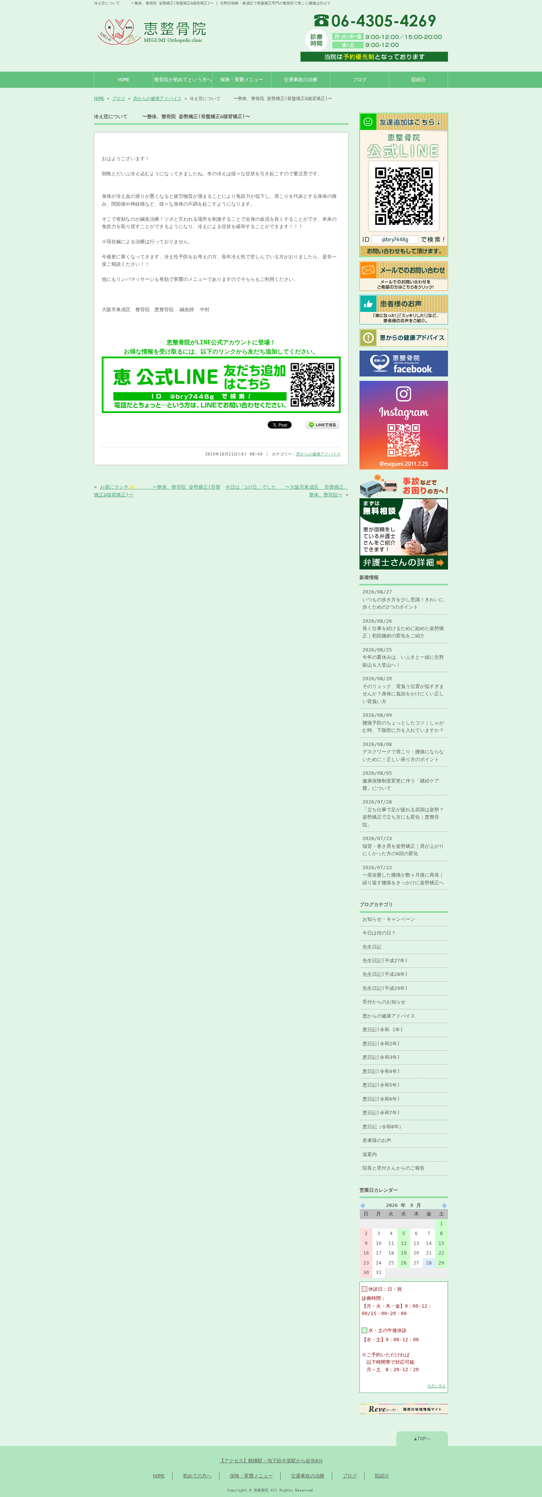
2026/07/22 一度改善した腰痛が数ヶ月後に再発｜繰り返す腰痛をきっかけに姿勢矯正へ (403, 875)
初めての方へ (197, 1476)
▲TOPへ (422, 1438)
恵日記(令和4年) (381, 1071)
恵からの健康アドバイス (157, 98)
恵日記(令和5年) (381, 1085)
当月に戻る (436, 1386)
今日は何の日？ (379, 933)
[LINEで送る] (322, 424)
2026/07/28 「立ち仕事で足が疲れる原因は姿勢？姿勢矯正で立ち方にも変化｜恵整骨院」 (403, 813)
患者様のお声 (376, 1140)
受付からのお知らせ (384, 1002)
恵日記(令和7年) (381, 1112)
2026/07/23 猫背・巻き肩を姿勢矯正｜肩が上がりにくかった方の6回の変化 (403, 846)
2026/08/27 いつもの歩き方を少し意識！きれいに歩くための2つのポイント (403, 599)
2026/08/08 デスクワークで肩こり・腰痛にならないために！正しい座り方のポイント (403, 751)
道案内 (369, 1154)
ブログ (359, 79)
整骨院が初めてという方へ (183, 79)
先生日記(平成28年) (385, 974)
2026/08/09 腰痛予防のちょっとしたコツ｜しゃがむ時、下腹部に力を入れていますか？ (403, 722)
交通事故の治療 (300, 79)
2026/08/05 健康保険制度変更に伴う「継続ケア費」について (400, 780)
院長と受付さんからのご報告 (393, 1168)
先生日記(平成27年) (385, 960)
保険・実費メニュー (241, 79)
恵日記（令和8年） (383, 1126)
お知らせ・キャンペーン (388, 919)
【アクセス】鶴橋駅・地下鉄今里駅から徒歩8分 (271, 1460)
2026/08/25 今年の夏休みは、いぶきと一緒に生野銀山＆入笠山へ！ (403, 657)
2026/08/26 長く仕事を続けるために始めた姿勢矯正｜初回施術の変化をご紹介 (403, 628)
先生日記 (372, 947)
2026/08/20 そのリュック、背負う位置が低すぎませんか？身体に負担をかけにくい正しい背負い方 (403, 690)
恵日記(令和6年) (381, 1099)
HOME (124, 79)
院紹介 (418, 79)
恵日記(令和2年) (381, 1043)
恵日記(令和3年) (381, 1057)
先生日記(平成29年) (385, 988)
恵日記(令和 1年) (382, 1029)
